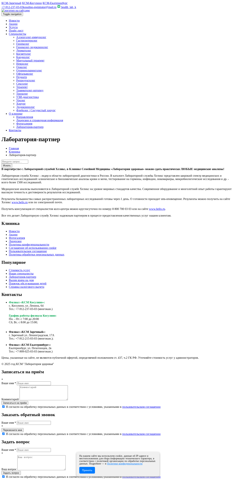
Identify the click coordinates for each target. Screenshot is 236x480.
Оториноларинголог (29, 70)
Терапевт (22, 87)
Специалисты (17, 33)
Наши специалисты (21, 273)
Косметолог (23, 53)
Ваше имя (8, 383)
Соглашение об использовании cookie (32, 247)
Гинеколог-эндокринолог (32, 47)
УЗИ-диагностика (27, 97)
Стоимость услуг (19, 270)
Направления (24, 117)
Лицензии (15, 241)
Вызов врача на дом (21, 280)
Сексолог (22, 83)
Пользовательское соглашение (28, 251)
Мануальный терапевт (30, 60)
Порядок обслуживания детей (27, 283)
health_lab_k (68, 7)
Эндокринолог (25, 107)
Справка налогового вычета (26, 286)
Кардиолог (23, 57)
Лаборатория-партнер (30, 126)
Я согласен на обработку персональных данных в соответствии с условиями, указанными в (83, 406)
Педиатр (21, 77)
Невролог (22, 63)
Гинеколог (22, 43)
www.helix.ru (20, 202)
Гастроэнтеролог (26, 40)
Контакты (15, 130)
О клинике (15, 113)
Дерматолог (23, 50)
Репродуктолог (25, 80)
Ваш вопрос (9, 469)
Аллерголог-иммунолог (31, 37)
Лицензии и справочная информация (39, 120)
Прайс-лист (16, 30)
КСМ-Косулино (32, 3)
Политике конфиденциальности (125, 463)
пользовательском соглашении (141, 406)
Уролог (20, 100)
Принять (87, 470)
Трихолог (22, 93)
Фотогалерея (24, 123)
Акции (13, 23)
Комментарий (10, 399)
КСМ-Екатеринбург (55, 3)
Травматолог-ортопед (29, 90)
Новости (14, 20)
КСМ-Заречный (11, 3)
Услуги (13, 27)
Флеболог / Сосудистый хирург (36, 110)
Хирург (21, 103)
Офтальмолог (24, 73)
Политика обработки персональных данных (36, 254)
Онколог (21, 67)
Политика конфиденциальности (29, 244)
